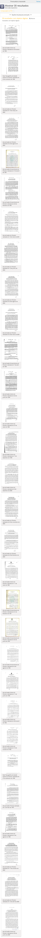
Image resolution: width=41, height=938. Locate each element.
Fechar (38, 1)
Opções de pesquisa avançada (20, 15)
